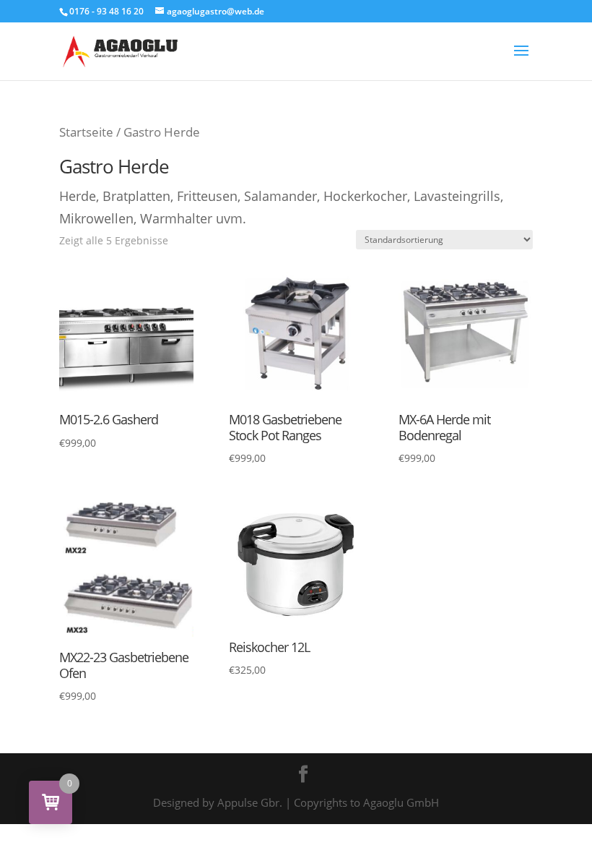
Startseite (86, 132)
